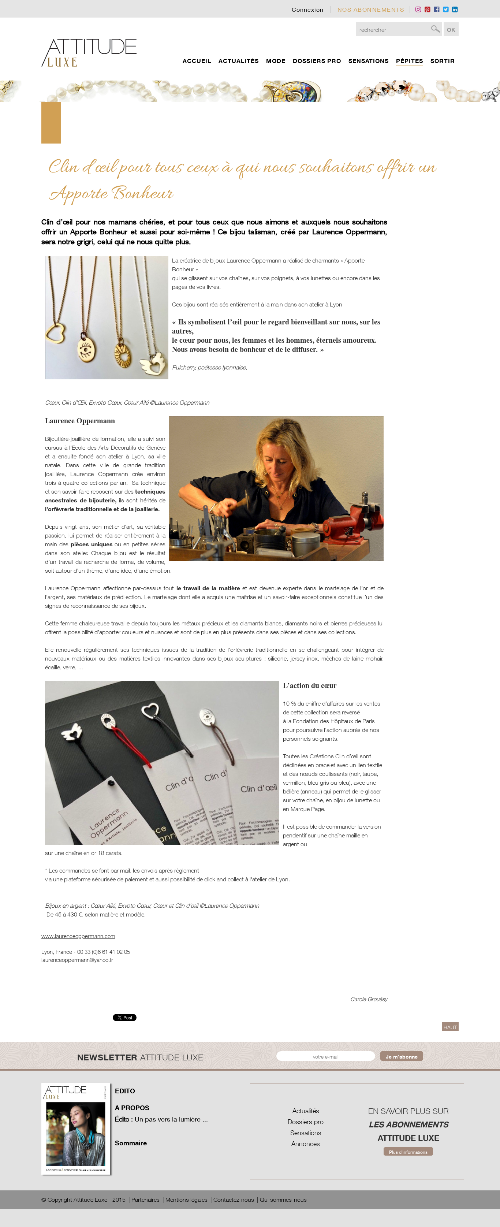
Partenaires (145, 1199)
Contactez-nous (233, 1199)
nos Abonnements (370, 9)
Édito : (124, 1119)
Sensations (305, 1133)
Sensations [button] (368, 60)
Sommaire (131, 1143)
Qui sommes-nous (283, 1199)
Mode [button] (276, 60)
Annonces (305, 1144)
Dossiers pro (306, 1122)
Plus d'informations (408, 1152)
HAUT (450, 1027)
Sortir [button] (442, 60)
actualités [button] (239, 60)
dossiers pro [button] (317, 60)
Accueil (197, 60)
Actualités (305, 1111)
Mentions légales (186, 1199)
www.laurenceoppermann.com (78, 936)
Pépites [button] (409, 60)
